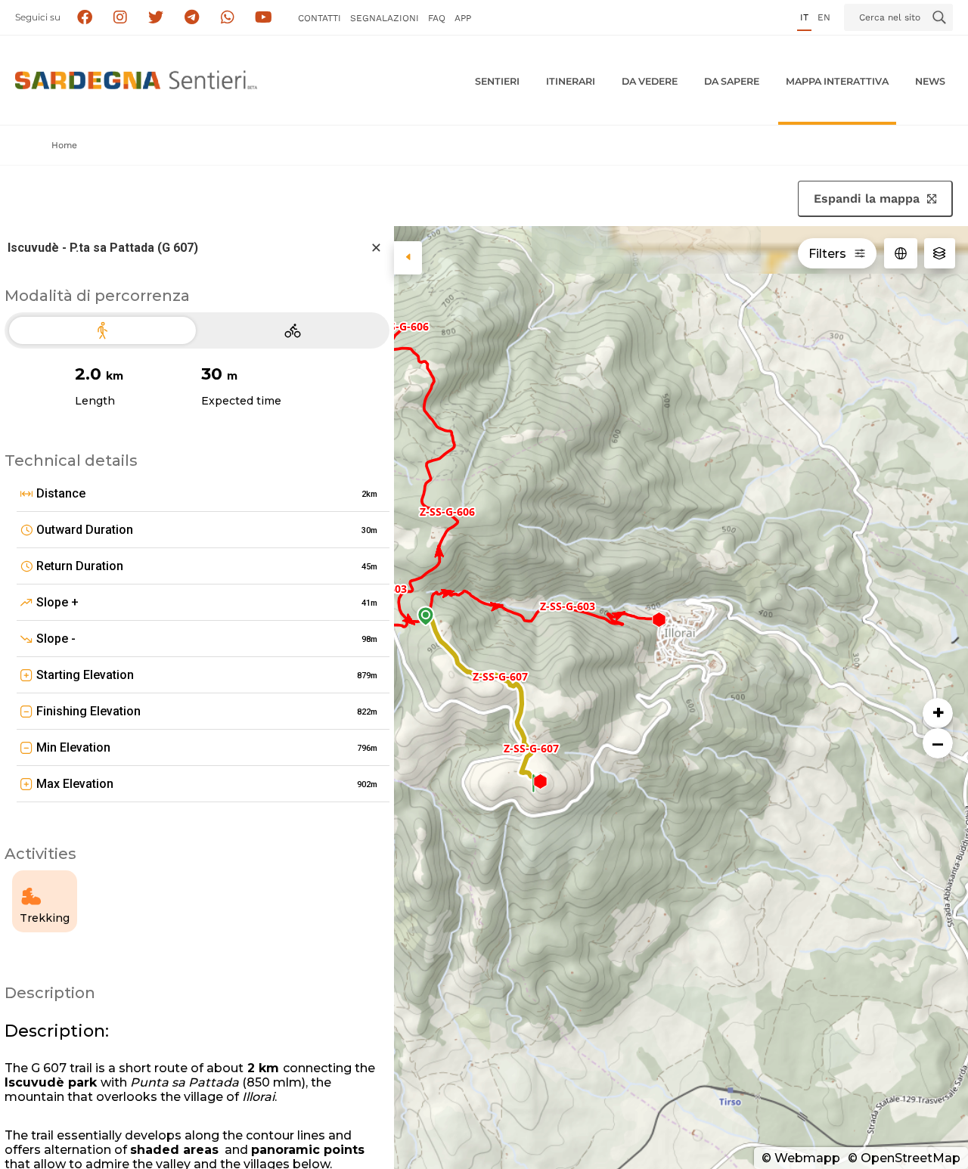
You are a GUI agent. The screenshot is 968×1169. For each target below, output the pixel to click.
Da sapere (731, 81)
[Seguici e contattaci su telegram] (191, 17)
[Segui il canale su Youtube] (263, 17)
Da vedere (650, 81)
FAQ (436, 18)
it (804, 17)
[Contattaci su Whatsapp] (228, 17)
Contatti (319, 18)
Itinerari (570, 81)
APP (463, 18)
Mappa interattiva (837, 81)
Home (64, 145)
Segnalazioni (384, 18)
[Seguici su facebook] (84, 17)
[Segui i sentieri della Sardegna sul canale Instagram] (120, 17)
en (824, 17)
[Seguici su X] (156, 17)
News (930, 81)
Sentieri (497, 81)
